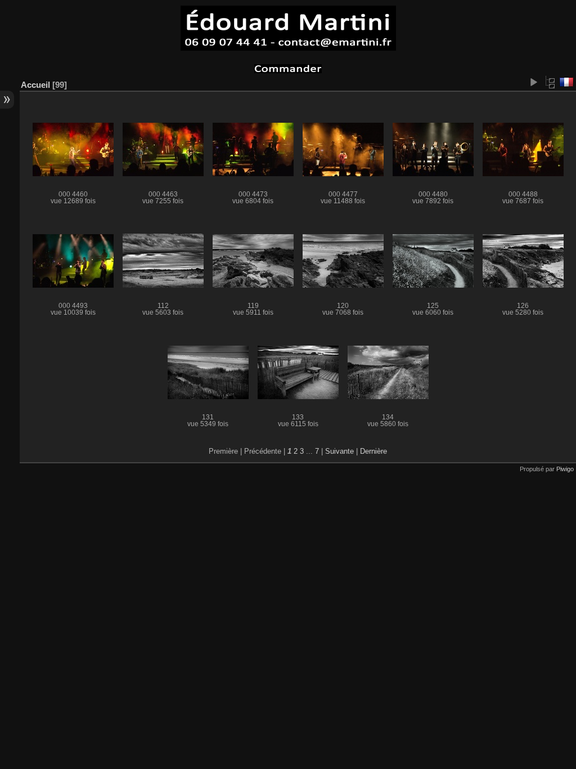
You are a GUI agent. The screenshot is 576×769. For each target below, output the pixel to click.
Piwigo (565, 469)
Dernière (373, 451)
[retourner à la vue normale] (550, 82)
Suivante (339, 451)
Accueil (35, 85)
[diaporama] (533, 82)
